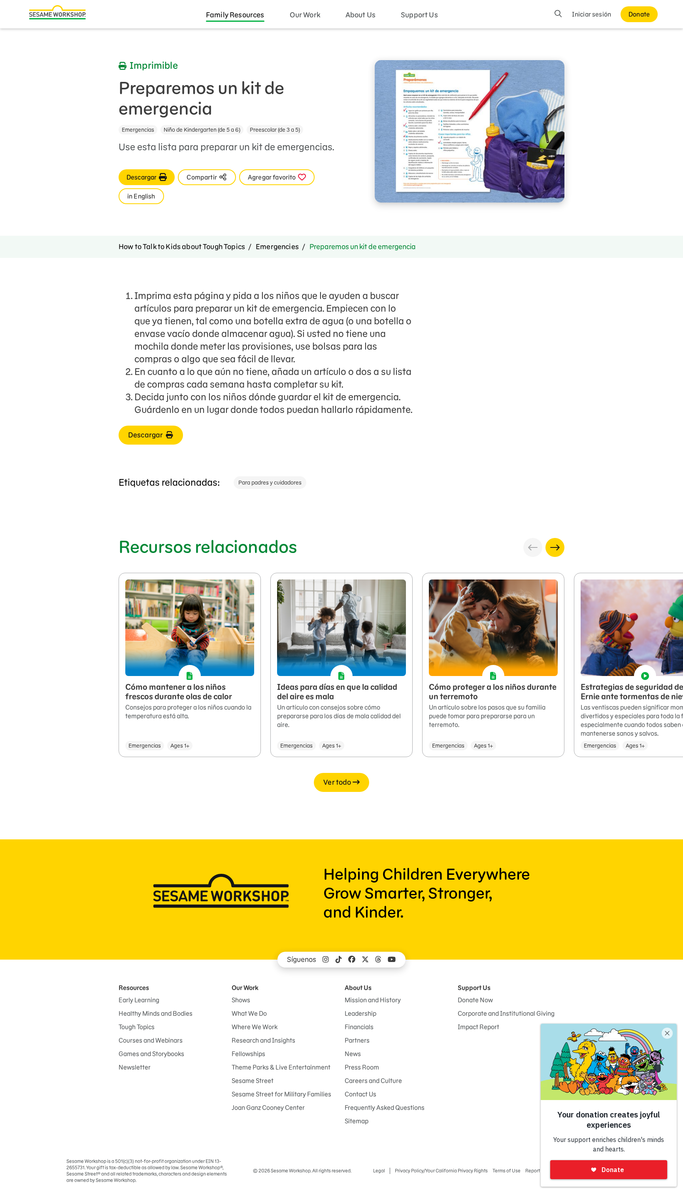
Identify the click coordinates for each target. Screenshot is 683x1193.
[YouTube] (392, 959)
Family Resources (235, 14)
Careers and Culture (373, 1081)
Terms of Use (506, 1171)
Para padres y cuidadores (270, 482)
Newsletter (135, 1067)
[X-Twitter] (365, 959)
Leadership (360, 1013)
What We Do (249, 1013)
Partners (357, 1040)
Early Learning (139, 1000)
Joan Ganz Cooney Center (268, 1108)
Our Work (305, 14)
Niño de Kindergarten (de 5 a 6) (202, 129)
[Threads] (378, 959)
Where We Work (254, 1027)
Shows (241, 1000)
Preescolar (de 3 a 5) (275, 129)
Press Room (362, 1067)
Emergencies (277, 246)
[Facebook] (351, 959)
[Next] (554, 547)
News (353, 1054)
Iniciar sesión (591, 14)
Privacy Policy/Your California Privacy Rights (441, 1171)
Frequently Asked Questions (385, 1108)
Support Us (419, 14)
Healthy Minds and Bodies (155, 1013)
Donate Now (475, 1000)
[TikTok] (339, 959)
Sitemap (356, 1121)
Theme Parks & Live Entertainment (281, 1067)
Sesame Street (253, 1081)
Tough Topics (137, 1027)
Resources (134, 988)
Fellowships (248, 1054)
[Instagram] (326, 959)
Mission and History (373, 1000)
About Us (360, 14)
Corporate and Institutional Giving (506, 1013)
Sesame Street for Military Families (281, 1094)
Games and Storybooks (151, 1054)
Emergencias (138, 129)
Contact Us (360, 1094)
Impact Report (478, 1027)
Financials (359, 1027)
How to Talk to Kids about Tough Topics (182, 246)
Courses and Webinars (151, 1040)
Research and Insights (263, 1040)
